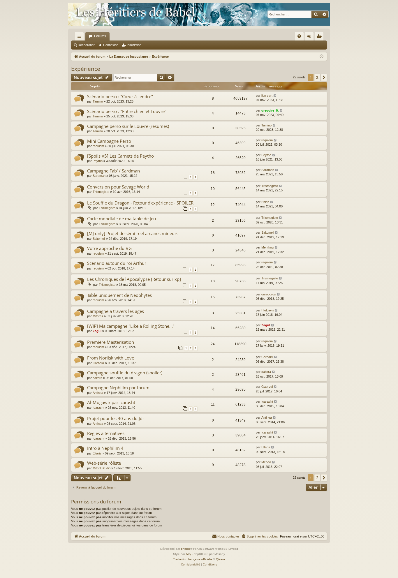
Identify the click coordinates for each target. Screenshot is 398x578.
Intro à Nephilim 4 (105, 448)
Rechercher (86, 45)
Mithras (98, 316)
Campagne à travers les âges (115, 311)
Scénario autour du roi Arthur (116, 263)
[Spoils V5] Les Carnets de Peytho (120, 156)
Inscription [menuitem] (320, 37)
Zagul (97, 331)
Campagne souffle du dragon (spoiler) (124, 373)
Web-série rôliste (104, 463)
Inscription (134, 45)
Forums (100, 36)
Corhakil (98, 363)
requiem (98, 146)
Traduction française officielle (192, 559)
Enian (265, 202)
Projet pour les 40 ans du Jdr (115, 418)
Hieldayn (267, 310)
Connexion (110, 45)
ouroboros (268, 294)
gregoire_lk (270, 110)
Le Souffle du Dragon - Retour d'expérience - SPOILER (140, 203)
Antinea (98, 392)
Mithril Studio (101, 468)
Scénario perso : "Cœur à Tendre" (120, 96)
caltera (97, 378)
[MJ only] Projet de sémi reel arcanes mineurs (132, 233)
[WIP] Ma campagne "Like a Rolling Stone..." (131, 326)
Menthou (267, 247)
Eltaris (97, 453)
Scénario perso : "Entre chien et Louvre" (126, 111)
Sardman (99, 175)
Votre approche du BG (109, 248)
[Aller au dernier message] (275, 96)
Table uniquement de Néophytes (119, 295)
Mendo (266, 462)
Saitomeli (99, 238)
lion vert (266, 95)
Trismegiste (101, 191)
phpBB (185, 548)
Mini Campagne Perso (109, 141)
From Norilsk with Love (110, 358)
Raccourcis (80, 37)
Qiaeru (220, 559)
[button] (324, 77)
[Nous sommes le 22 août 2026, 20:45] (321, 56)
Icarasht (98, 407)
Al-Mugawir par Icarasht (111, 402)
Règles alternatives (105, 433)
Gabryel (267, 386)
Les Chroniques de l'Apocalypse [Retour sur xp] (134, 279)
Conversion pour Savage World (118, 187)
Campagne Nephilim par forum (118, 387)
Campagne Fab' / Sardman (113, 171)
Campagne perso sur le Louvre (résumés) (128, 126)
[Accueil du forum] (199, 14)
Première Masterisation (110, 342)
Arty (188, 554)
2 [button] (317, 77)
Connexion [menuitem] (310, 37)
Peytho (98, 161)
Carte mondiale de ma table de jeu (121, 218)
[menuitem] (299, 36)
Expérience (85, 69)
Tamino (98, 101)
